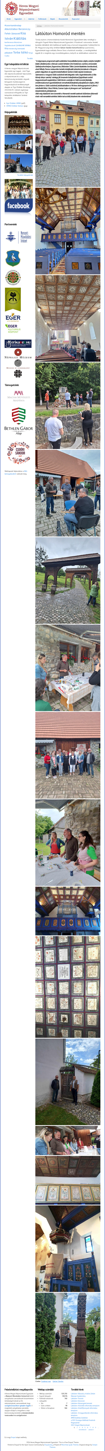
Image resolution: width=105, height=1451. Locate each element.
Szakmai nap (46, 1381)
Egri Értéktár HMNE (13, 103)
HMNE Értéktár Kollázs (14, 106)
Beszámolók (63, 19)
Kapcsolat (76, 19)
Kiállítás (20, 38)
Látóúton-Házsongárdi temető (81, 1403)
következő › (83, 1430)
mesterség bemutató (17, 48)
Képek (52, 19)
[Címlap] (52, 9)
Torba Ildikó (20, 52)
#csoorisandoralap (13, 25)
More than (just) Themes (70, 1445)
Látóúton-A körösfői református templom (85, 1406)
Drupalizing (48, 1445)
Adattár (31, 19)
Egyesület (18, 19)
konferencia (9, 42)
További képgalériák (25, 175)
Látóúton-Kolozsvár (78, 1401)
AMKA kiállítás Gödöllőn (79, 1418)
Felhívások (42, 19)
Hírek (9, 19)
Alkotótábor (11, 29)
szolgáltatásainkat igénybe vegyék (18, 1406)
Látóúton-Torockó (77, 1398)
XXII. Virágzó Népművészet (80, 1425)
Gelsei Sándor (58, 1381)
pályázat (9, 52)
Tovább (30, 58)
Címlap (39, 26)
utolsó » (91, 1430)
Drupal (13, 1437)
